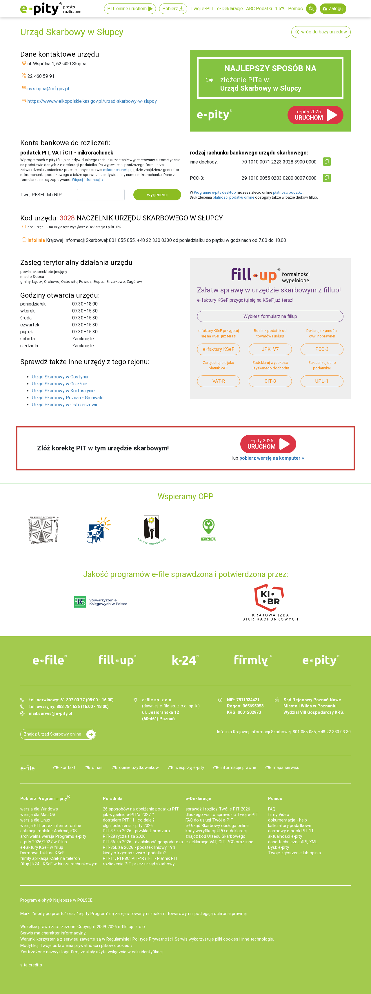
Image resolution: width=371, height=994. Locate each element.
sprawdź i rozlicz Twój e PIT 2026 (218, 809)
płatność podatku (288, 192)
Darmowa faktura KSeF (42, 853)
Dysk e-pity (278, 847)
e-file (27, 768)
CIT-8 (270, 381)
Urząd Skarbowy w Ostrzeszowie (65, 404)
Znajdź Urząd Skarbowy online (52, 734)
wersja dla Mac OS (37, 814)
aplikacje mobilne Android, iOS (48, 830)
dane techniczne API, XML (292, 842)
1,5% (280, 8)
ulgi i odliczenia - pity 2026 (128, 825)
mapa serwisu (286, 767)
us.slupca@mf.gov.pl (48, 88)
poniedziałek (33, 304)
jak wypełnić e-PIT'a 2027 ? (128, 814)
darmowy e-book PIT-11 (291, 830)
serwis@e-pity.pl (55, 713)
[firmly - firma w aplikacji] (253, 660)
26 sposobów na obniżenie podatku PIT (141, 809)
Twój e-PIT (202, 8)
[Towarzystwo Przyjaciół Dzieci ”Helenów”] (98, 530)
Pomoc (295, 8)
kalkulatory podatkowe (289, 825)
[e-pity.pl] (321, 660)
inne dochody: (204, 162)
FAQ (271, 809)
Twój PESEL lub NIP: (41, 194)
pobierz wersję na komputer (270, 458)
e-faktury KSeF (218, 349)
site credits (31, 965)
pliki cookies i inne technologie (244, 939)
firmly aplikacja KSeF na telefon (50, 858)
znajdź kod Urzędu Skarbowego (215, 836)
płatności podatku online (233, 197)
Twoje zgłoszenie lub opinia (294, 853)
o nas (97, 767)
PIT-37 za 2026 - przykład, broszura (136, 830)
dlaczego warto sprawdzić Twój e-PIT (222, 814)
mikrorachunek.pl (117, 170)
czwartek (29, 325)
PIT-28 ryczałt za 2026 (124, 836)
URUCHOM (309, 115)
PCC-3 (322, 349)
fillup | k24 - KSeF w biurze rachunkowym (58, 864)
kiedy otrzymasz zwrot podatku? (134, 853)
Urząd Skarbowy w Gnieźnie (59, 384)
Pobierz (170, 8)
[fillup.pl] (117, 660)
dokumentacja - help (287, 820)
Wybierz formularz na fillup (270, 316)
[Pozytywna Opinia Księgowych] (100, 601)
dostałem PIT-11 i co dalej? (128, 820)
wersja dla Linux (35, 820)
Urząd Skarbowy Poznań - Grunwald (67, 397)
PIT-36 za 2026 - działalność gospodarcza (143, 842)
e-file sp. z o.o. (132, 926)
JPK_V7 (270, 349)
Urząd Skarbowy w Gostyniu (60, 377)
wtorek (27, 311)
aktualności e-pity (285, 836)
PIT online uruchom (127, 8)
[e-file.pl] (49, 660)
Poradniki (112, 798)
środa (26, 318)
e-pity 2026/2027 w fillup (43, 842)
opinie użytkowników (139, 767)
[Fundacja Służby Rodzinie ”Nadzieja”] (209, 530)
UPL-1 (321, 381)
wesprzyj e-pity (189, 767)
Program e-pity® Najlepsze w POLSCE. (56, 900)
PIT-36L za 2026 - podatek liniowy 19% (139, 847)
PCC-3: (197, 178)
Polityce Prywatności (152, 939)
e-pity (214, 115)
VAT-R (218, 381)
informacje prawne (238, 767)
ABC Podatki (259, 8)
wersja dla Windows (39, 809)
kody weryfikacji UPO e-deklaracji (217, 830)
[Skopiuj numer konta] (327, 161)
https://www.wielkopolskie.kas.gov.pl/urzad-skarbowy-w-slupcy (92, 101)
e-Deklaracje (230, 8)
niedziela (29, 346)
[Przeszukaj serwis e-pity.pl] (311, 8)
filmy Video (278, 814)
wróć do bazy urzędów (324, 32)
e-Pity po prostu (50, 9)
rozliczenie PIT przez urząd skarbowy (138, 864)
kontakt (68, 767)
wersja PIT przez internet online (50, 825)
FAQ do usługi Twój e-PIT (209, 820)
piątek (26, 332)
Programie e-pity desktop (215, 192)
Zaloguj (336, 8)
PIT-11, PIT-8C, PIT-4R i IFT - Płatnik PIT (140, 858)
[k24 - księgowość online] (185, 660)
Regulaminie (117, 939)
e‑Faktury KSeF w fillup (41, 847)
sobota (27, 339)
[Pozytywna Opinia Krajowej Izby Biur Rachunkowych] (270, 601)
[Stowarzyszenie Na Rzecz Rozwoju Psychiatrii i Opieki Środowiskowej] (43, 530)
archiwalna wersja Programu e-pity (53, 836)
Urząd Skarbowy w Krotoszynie (63, 390)
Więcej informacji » (87, 179)
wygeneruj (157, 194)
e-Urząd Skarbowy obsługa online (217, 825)
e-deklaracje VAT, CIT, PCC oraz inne (219, 842)
